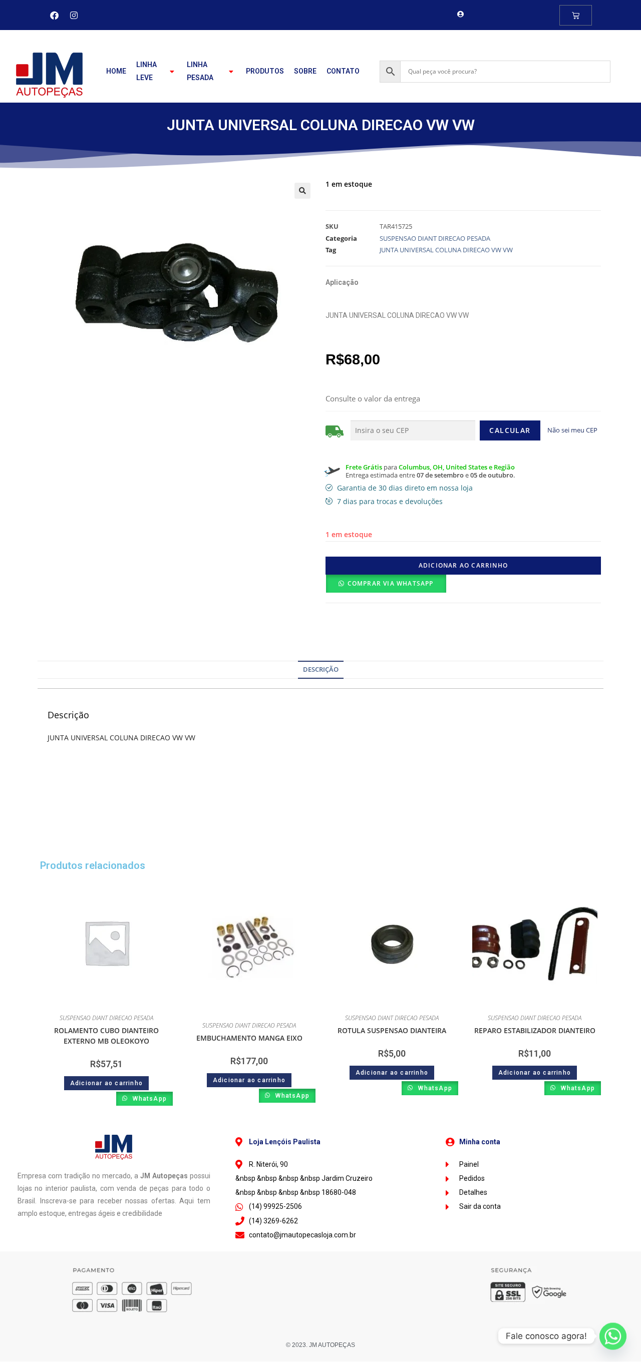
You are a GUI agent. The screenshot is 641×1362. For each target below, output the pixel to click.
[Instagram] (74, 15)
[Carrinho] (575, 15)
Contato (343, 71)
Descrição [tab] (321, 669)
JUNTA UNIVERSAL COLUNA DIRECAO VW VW (446, 249)
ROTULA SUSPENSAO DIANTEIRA (392, 1030)
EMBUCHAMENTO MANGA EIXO (249, 1038)
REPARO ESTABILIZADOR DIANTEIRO (534, 1030)
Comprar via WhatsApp (391, 583)
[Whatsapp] (612, 1335)
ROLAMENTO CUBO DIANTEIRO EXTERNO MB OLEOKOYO (106, 1036)
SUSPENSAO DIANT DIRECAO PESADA (435, 238)
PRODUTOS (265, 71)
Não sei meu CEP (572, 429)
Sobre (305, 71)
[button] (302, 191)
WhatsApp (149, 1098)
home (116, 71)
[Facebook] (54, 15)
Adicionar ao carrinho (463, 565)
